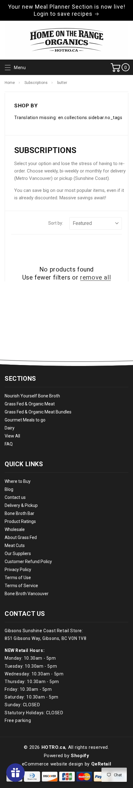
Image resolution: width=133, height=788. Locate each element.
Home (10, 83)
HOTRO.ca (53, 747)
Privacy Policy (18, 569)
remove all (95, 277)
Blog (9, 489)
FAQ (9, 444)
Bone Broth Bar (19, 513)
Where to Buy (18, 481)
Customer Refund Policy (28, 561)
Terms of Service (21, 585)
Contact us (15, 497)
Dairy (10, 427)
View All (12, 435)
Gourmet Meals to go (25, 419)
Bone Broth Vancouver (27, 593)
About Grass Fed (21, 537)
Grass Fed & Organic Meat (30, 403)
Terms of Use (18, 577)
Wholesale (15, 529)
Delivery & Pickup (21, 505)
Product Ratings (20, 521)
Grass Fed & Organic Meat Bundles (38, 411)
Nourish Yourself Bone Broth (32, 395)
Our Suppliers (18, 553)
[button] (14, 68)
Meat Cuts (15, 545)
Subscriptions (36, 83)
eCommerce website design (52, 764)
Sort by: (55, 223)
